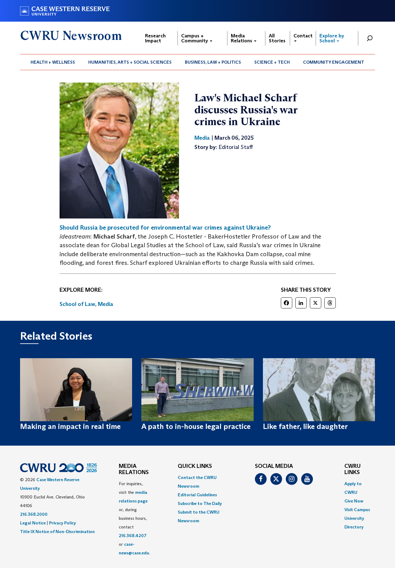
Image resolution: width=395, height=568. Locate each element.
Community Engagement (333, 62)
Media (105, 304)
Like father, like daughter (305, 426)
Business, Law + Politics (213, 62)
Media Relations (242, 38)
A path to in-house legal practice (196, 426)
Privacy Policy (62, 523)
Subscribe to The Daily (200, 503)
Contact (303, 36)
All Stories (277, 38)
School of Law (77, 304)
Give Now (353, 501)
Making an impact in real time (70, 426)
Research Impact (155, 38)
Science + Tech (272, 62)
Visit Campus (357, 509)
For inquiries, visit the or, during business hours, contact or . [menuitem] (134, 518)
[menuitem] (53, 62)
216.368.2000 (34, 514)
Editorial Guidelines (197, 495)
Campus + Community (195, 38)
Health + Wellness (53, 62)
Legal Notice (33, 523)
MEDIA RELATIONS (134, 469)
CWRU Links (352, 469)
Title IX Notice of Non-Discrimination (57, 531)
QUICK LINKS (195, 466)
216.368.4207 (133, 535)
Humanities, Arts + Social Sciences (130, 62)
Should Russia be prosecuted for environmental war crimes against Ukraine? (165, 227)
